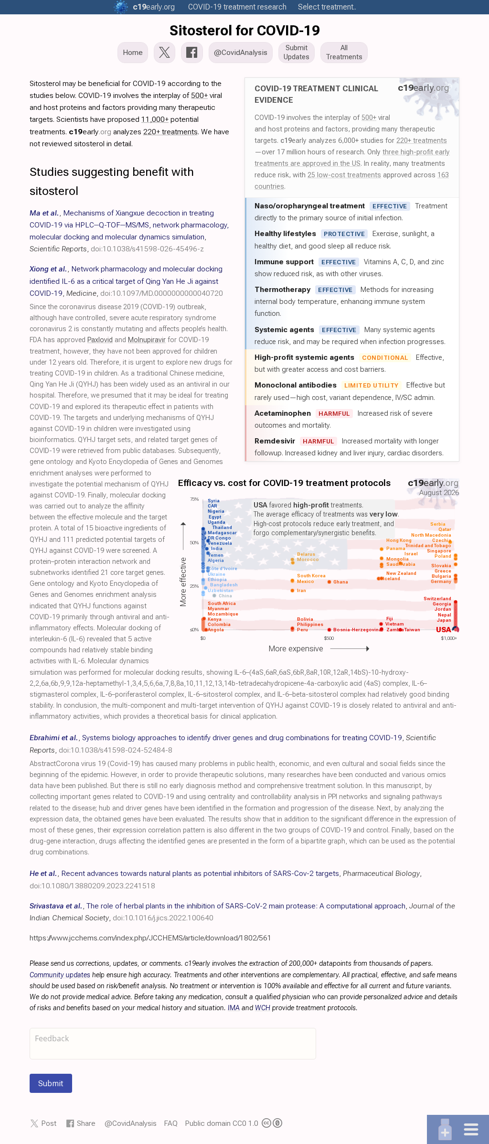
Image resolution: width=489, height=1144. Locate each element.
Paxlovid (100, 340)
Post (48, 1123)
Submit (51, 1083)
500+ (368, 117)
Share (86, 1123)
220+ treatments (421, 140)
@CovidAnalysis (131, 1123)
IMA (234, 1008)
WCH (262, 1008)
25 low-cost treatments (344, 175)
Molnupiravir (147, 340)
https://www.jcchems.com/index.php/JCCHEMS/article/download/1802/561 (151, 937)
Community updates (60, 975)
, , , (126, 280)
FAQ (171, 1123)
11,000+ (155, 119)
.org (154, 6)
